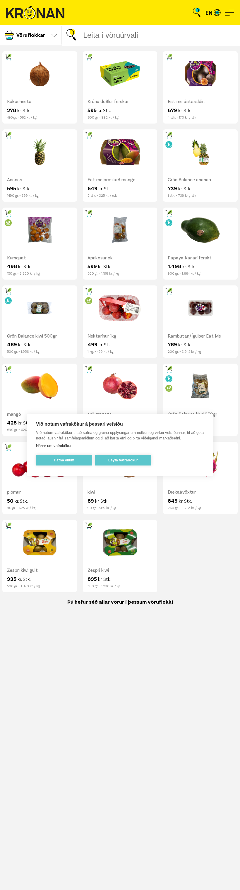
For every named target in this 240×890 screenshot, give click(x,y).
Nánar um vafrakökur (53, 446)
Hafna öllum (64, 460)
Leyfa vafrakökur (123, 460)
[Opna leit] (196, 13)
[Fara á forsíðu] (35, 12)
